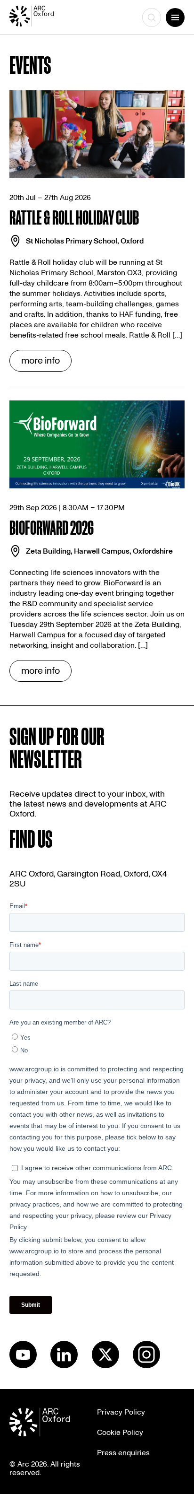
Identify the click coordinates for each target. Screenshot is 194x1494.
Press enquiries (123, 1453)
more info (40, 360)
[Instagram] (146, 1366)
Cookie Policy (120, 1432)
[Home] (40, 17)
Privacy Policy (121, 1412)
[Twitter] (105, 1366)
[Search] (151, 17)
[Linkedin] (64, 1366)
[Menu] (175, 17)
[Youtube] (23, 1366)
